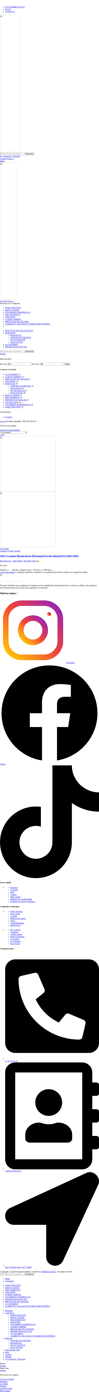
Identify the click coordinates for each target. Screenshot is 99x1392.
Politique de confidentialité (21, 899)
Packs (12, 921)
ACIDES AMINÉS (13, 377)
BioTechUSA (16, 335)
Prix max (35, 364)
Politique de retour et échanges (22, 901)
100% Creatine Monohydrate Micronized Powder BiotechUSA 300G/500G (39, 556)
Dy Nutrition (15, 941)
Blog (12, 892)
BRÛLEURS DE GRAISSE (17, 379)
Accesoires (14, 939)
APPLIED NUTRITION (20, 338)
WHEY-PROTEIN (13, 407)
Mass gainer (15, 914)
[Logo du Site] (9, 151)
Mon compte (15, 897)
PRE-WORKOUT (12, 398)
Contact (13, 894)
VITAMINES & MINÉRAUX (17, 405)
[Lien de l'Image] (11, 581)
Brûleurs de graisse (18, 918)
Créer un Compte (7, 1379)
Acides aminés (16, 934)
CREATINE (10, 381)
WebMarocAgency (48, 1272)
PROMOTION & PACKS (16, 400)
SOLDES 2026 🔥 (13, 402)
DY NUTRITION (17, 340)
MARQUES (10, 384)
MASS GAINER (12, 395)
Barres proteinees (17, 937)
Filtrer (67, 364)
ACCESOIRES (11, 374)
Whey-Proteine (16, 911)
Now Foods (15, 944)
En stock (8, 417)
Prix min (3, 364)
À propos (14, 890)
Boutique (14, 888)
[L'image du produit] (27, 546)
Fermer (3, 354)
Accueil (3, 421)
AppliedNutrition (17, 923)
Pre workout (15, 930)
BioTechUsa (15, 925)
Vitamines (14, 932)
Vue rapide (4, 549)
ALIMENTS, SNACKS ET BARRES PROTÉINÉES (32, 1336)
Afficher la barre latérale (10, 430)
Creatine (13, 916)
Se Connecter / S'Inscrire (15, 1359)
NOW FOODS (16, 342)
